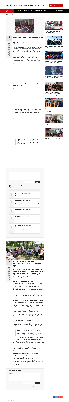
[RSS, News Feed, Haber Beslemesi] (62, 397)
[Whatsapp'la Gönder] (9, 49)
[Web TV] (60, 1)
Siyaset (32, 5)
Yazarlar (42, 5)
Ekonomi (37, 5)
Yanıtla (17, 197)
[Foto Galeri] (62, 1)
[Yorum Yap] (9, 55)
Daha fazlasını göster (24, 235)
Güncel (21, 5)
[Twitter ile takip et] (56, 397)
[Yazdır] (9, 53)
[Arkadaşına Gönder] (9, 51)
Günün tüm (59, 10)
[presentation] (9, 10)
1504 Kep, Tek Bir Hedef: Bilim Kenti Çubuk (28, 10)
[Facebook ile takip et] (54, 397)
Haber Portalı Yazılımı (11, 400)
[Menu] (51, 5)
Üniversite (26, 5)
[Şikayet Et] (38, 197)
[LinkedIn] (9, 47)
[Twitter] (9, 45)
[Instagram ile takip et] (59, 397)
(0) (20, 197)
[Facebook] (9, 43)
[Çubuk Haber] (11, 5)
